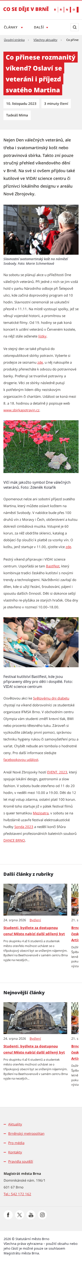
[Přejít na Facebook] (8, 1214)
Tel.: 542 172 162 (17, 1194)
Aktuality (15, 1124)
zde (40, 362)
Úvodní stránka (14, 40)
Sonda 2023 (23, 826)
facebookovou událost (20, 759)
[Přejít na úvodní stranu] (26, 12)
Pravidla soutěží (20, 1161)
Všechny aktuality (45, 40)
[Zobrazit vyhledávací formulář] (75, 27)
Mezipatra (41, 813)
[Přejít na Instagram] (42, 1214)
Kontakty (15, 1152)
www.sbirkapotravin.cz (21, 410)
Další (39, 27)
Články (11, 27)
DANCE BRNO (14, 840)
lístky (42, 336)
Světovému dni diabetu (51, 698)
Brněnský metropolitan (26, 1133)
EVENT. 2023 (57, 772)
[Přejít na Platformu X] (19, 1214)
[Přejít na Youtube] (31, 1214)
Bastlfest (52, 566)
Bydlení (35, 920)
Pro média (16, 1142)
